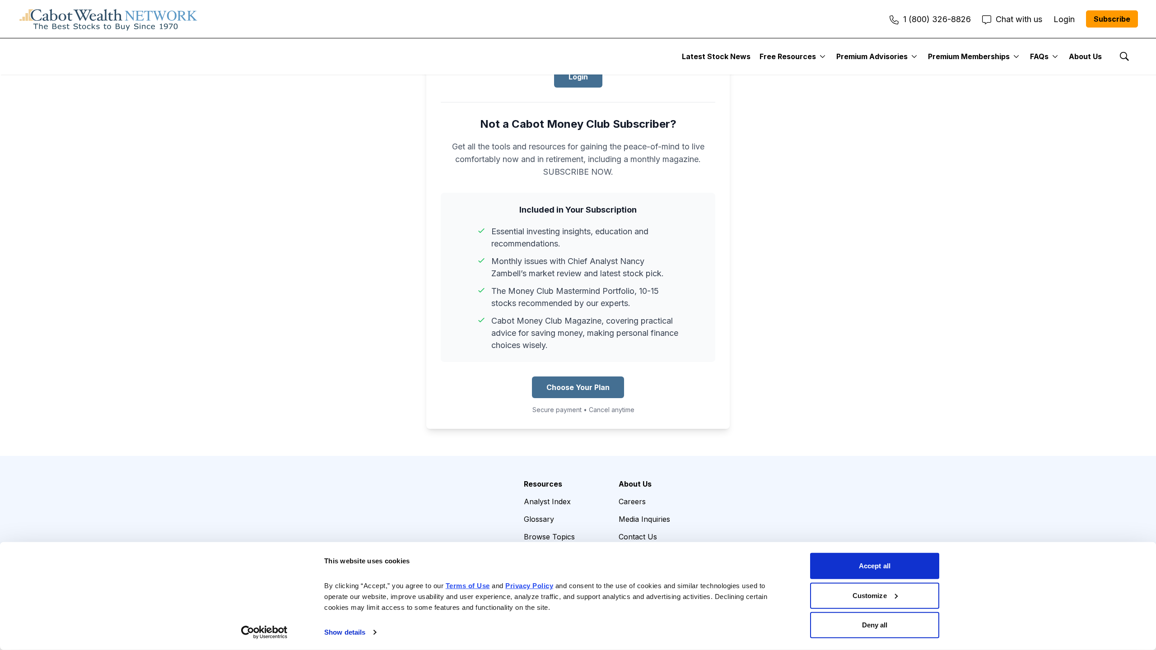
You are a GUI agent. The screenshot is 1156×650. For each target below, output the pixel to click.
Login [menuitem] (1064, 19)
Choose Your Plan (578, 387)
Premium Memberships (969, 56)
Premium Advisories (872, 56)
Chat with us (1019, 19)
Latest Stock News (716, 56)
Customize (870, 595)
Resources (543, 483)
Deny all (875, 625)
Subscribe (1112, 18)
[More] (822, 56)
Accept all (874, 566)
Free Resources (788, 56)
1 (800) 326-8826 (937, 19)
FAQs (1039, 56)
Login (578, 76)
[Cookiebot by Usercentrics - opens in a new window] (264, 632)
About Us (1085, 56)
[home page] (108, 18)
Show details (344, 632)
